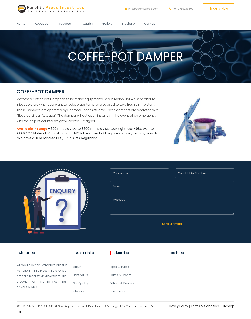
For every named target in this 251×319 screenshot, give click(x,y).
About (77, 267)
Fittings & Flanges (122, 283)
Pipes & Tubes (119, 267)
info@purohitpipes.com (143, 9)
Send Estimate (172, 224)
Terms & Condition (205, 306)
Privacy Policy (178, 306)
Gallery (107, 23)
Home (21, 23)
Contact (150, 23)
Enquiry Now (218, 8)
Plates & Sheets (120, 275)
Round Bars (117, 291)
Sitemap (228, 306)
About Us (41, 23)
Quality (88, 23)
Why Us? (78, 291)
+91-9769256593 (182, 9)
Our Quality (80, 283)
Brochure (128, 23)
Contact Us (80, 275)
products (65, 23)
